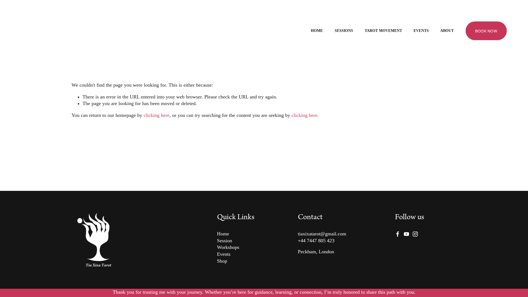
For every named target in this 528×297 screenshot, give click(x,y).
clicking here (156, 115)
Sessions (344, 31)
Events (421, 31)
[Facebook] (397, 234)
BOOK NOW (486, 31)
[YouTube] (406, 234)
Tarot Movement (383, 31)
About (447, 31)
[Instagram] (415, 234)
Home (317, 31)
